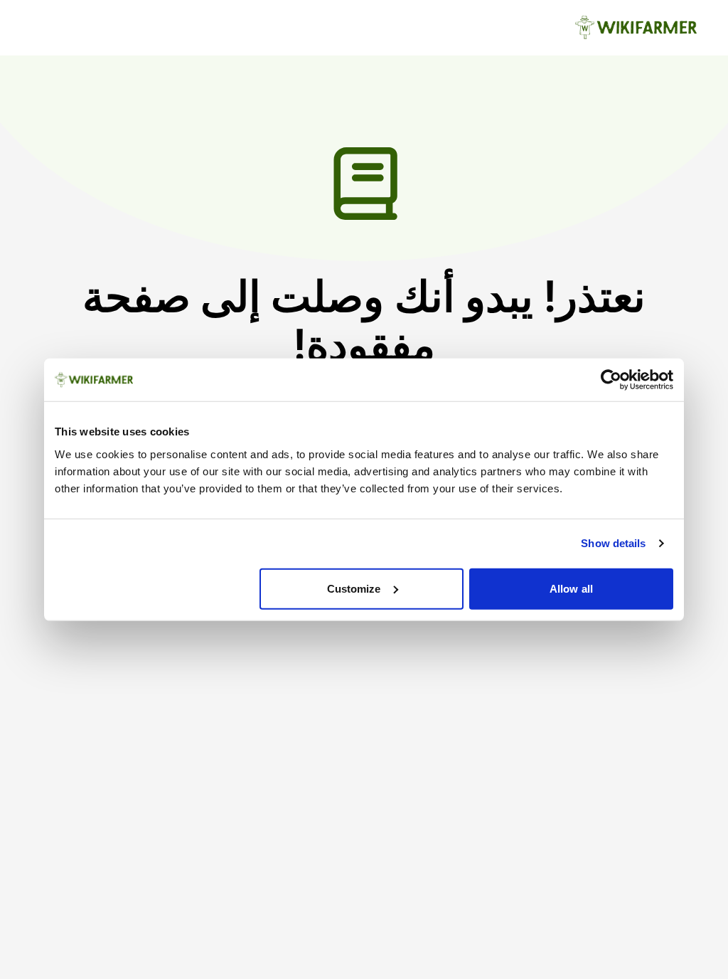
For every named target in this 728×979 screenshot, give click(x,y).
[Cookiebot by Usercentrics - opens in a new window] (611, 380)
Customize (354, 588)
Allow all (571, 588)
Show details (613, 543)
